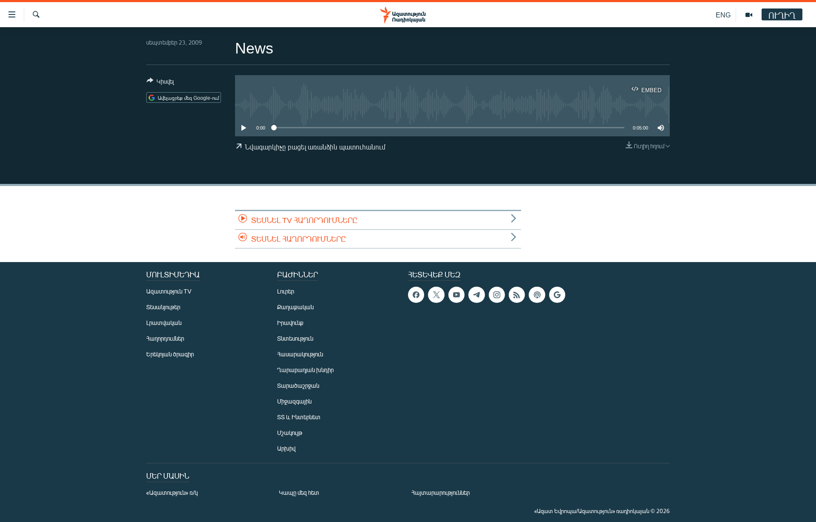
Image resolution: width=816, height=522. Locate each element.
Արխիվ (286, 448)
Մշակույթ (289, 432)
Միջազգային (294, 401)
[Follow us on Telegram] (476, 295)
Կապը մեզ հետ (299, 492)
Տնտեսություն (295, 338)
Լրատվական (163, 322)
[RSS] (517, 295)
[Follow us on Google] (557, 295)
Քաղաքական (295, 306)
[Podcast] (537, 295)
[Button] (160, 82)
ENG (723, 15)
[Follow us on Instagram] (497, 295)
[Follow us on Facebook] (416, 295)
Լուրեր (285, 291)
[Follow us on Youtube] (456, 295)
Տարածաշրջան (298, 385)
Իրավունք (290, 322)
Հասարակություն (300, 354)
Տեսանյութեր (163, 306)
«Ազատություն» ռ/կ (172, 492)
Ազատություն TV (168, 291)
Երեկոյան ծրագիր (170, 354)
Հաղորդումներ (165, 338)
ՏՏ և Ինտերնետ (298, 416)
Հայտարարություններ (440, 492)
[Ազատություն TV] (749, 14)
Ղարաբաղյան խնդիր (305, 369)
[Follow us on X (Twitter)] (436, 295)
